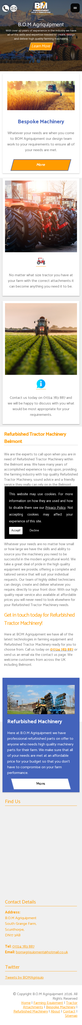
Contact (69, 1011)
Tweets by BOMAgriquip (24, 978)
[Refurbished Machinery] (41, 699)
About (55, 1011)
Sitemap (71, 1016)
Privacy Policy (55, 508)
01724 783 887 (5, 8)
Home (26, 1003)
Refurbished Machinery (30, 1011)
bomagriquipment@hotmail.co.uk (13, 8)
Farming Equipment (48, 1003)
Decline (34, 530)
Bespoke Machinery (60, 1007)
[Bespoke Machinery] (41, 95)
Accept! (15, 530)
